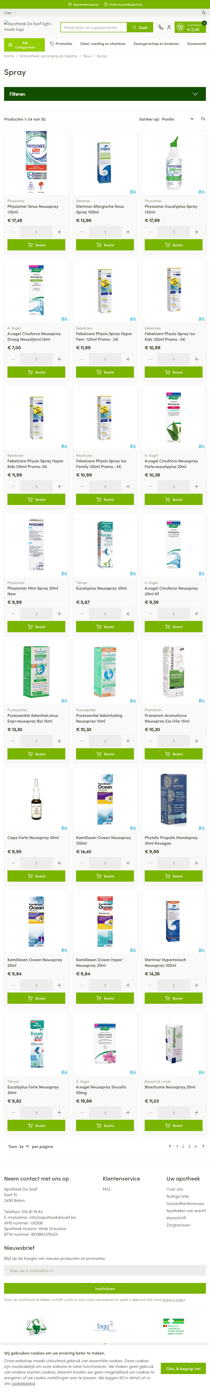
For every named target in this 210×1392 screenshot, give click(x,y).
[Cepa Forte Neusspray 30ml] (36, 799)
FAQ (106, 1189)
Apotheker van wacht (186, 1210)
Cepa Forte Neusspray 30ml (33, 837)
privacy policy (174, 1299)
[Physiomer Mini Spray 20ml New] (36, 545)
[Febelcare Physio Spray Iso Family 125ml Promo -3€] (105, 417)
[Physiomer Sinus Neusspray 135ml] (36, 163)
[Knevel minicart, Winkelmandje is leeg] (180, 27)
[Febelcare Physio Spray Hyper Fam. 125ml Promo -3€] (105, 290)
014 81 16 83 (32, 1211)
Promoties (64, 43)
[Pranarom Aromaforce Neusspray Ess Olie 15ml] (174, 672)
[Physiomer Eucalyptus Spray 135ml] (174, 163)
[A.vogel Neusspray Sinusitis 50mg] (105, 1043)
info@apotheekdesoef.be (52, 1217)
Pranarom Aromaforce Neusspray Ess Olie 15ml (167, 718)
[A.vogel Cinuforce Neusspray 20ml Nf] (174, 545)
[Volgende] (202, 1146)
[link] (170, 1146)
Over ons (174, 1189)
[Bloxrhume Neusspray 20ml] (174, 1043)
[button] (105, 94)
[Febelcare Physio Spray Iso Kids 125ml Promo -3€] (174, 290)
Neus (87, 55)
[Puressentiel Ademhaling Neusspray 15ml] (105, 672)
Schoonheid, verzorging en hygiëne (49, 55)
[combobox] (93, 27)
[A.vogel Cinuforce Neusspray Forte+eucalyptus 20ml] (174, 417)
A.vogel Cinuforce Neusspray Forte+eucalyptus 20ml (171, 463)
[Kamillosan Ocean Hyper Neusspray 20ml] (105, 921)
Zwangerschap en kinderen (156, 43)
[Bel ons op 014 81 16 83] (160, 27)
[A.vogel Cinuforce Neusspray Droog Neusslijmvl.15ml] (36, 290)
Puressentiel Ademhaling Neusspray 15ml (99, 718)
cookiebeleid (23, 1383)
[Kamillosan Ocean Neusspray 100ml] (105, 799)
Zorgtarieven (178, 1225)
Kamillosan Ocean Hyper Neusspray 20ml (99, 962)
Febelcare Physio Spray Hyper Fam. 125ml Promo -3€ (104, 336)
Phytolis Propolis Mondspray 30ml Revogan (171, 840)
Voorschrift (176, 1217)
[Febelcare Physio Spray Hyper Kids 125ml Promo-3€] (36, 417)
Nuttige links (177, 1196)
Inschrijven (105, 1288)
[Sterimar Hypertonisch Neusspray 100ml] (174, 921)
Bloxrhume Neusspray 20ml (170, 1086)
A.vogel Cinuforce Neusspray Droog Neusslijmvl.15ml (34, 336)
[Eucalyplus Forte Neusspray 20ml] (36, 1043)
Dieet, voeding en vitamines (102, 43)
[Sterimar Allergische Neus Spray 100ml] (105, 163)
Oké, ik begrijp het (183, 1368)
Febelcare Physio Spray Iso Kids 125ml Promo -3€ (170, 336)
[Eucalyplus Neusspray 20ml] (105, 545)
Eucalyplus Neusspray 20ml (101, 588)
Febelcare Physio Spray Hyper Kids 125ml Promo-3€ (35, 463)
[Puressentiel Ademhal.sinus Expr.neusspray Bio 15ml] (36, 672)
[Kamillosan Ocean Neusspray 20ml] (36, 921)
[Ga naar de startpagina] (29, 27)
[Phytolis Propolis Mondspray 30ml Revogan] (174, 799)
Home (9, 55)
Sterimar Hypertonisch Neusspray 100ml (165, 962)
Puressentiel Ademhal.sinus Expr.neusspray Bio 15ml (32, 718)
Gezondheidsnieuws (185, 1203)
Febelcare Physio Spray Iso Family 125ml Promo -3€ (101, 463)
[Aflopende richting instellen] (203, 119)
